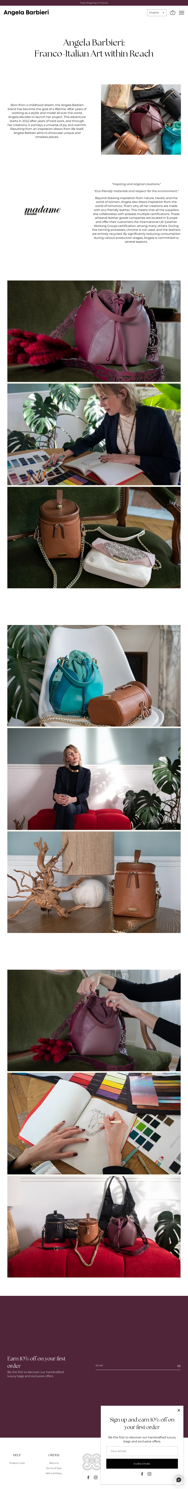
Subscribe (142, 1463)
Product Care (17, 1462)
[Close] (179, 1410)
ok (179, 1365)
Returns (54, 1462)
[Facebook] (142, 1473)
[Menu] (181, 12)
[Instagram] (149, 1473)
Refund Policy (54, 1473)
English (154, 12)
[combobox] (157, 12)
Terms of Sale (54, 1468)
